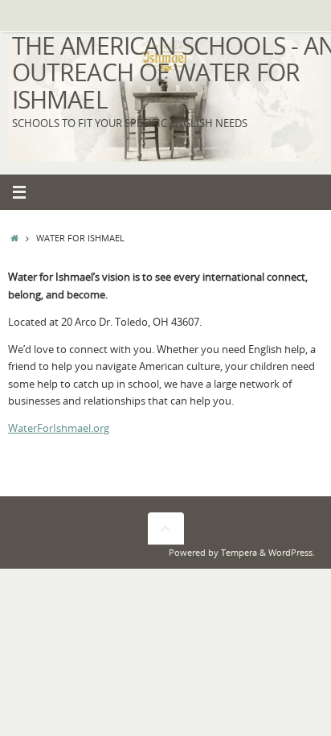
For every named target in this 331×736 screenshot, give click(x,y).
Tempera (239, 552)
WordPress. (291, 552)
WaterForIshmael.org (58, 428)
